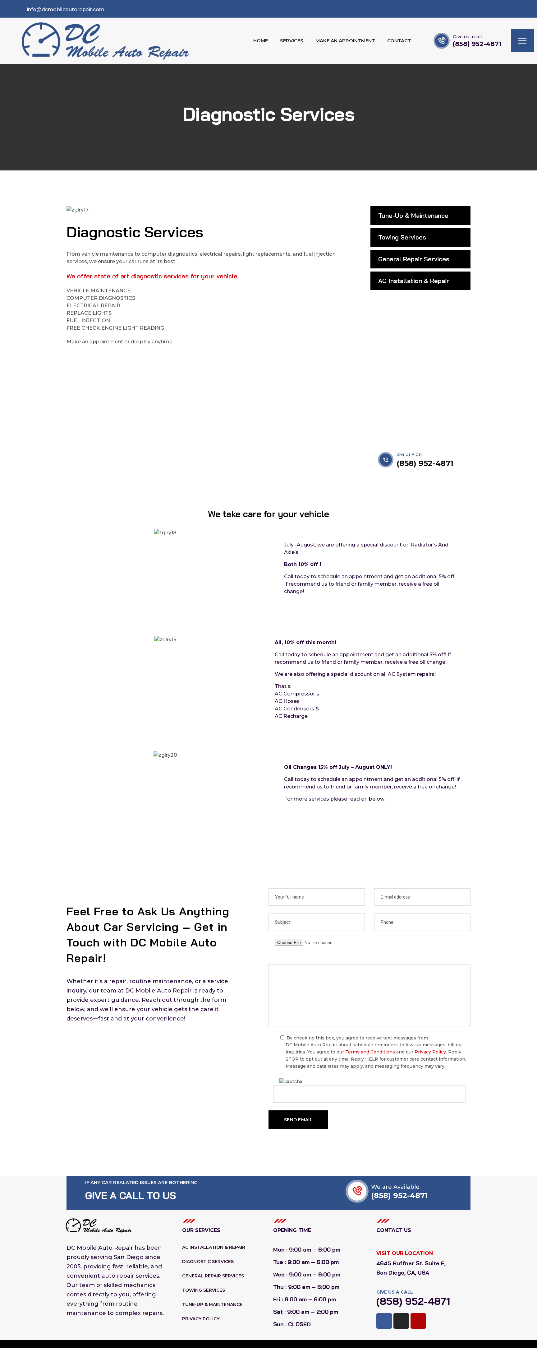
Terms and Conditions (370, 1052)
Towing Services (402, 237)
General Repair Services (413, 259)
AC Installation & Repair (413, 281)
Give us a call (467, 37)
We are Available (395, 1186)
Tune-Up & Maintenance (413, 215)
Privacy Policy (430, 1052)
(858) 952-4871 (477, 44)
